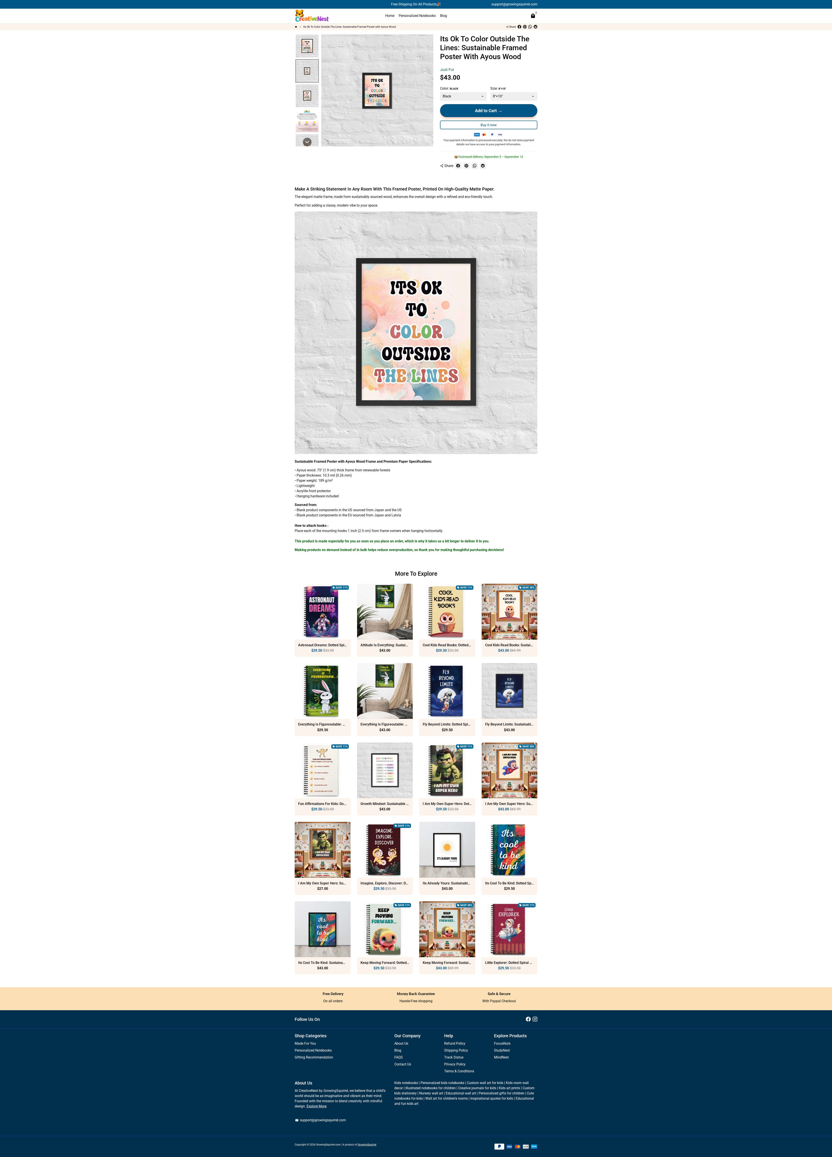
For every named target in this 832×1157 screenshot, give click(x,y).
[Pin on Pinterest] (525, 26)
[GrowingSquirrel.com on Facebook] (528, 1019)
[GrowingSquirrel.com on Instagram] (535, 1019)
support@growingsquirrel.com (320, 1120)
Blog (443, 16)
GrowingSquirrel (367, 1144)
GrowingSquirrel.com (328, 1144)
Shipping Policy (456, 1050)
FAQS (398, 1057)
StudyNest (502, 1050)
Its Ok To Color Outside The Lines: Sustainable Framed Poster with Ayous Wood (349, 26)
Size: (498, 88)
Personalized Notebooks (417, 16)
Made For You (305, 1043)
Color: (449, 88)
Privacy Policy (455, 1064)
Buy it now (489, 125)
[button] (307, 46)
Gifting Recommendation (314, 1057)
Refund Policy (454, 1043)
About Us (401, 1043)
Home (389, 16)
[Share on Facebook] (519, 26)
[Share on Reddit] (535, 26)
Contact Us (402, 1064)
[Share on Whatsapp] (530, 26)
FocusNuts (502, 1043)
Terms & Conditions (459, 1071)
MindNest (501, 1057)
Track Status (453, 1057)
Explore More (317, 1106)
